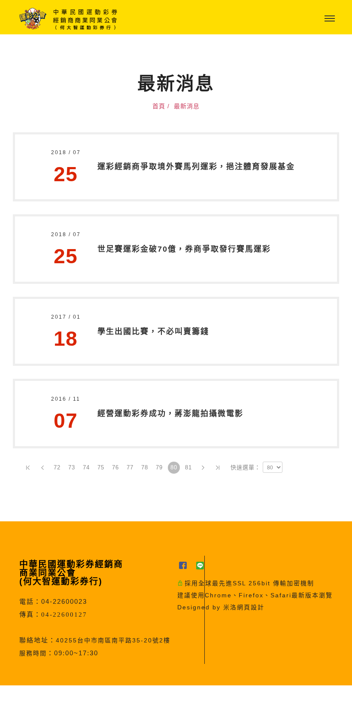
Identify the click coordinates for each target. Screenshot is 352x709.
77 (130, 467)
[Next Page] (203, 468)
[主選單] (329, 18)
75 (100, 467)
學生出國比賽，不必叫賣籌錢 (153, 331)
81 (188, 467)
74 (86, 467)
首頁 (158, 106)
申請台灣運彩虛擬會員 (154, 697)
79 (159, 467)
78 (144, 467)
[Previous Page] (42, 468)
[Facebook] (185, 565)
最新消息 (187, 106)
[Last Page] (218, 468)
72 (57, 467)
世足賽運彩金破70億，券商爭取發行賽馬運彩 (184, 249)
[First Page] (28, 468)
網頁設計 (250, 607)
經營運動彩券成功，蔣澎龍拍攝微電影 (170, 413)
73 (71, 467)
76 (115, 467)
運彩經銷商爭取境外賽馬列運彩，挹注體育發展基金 (196, 166)
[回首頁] (68, 18)
